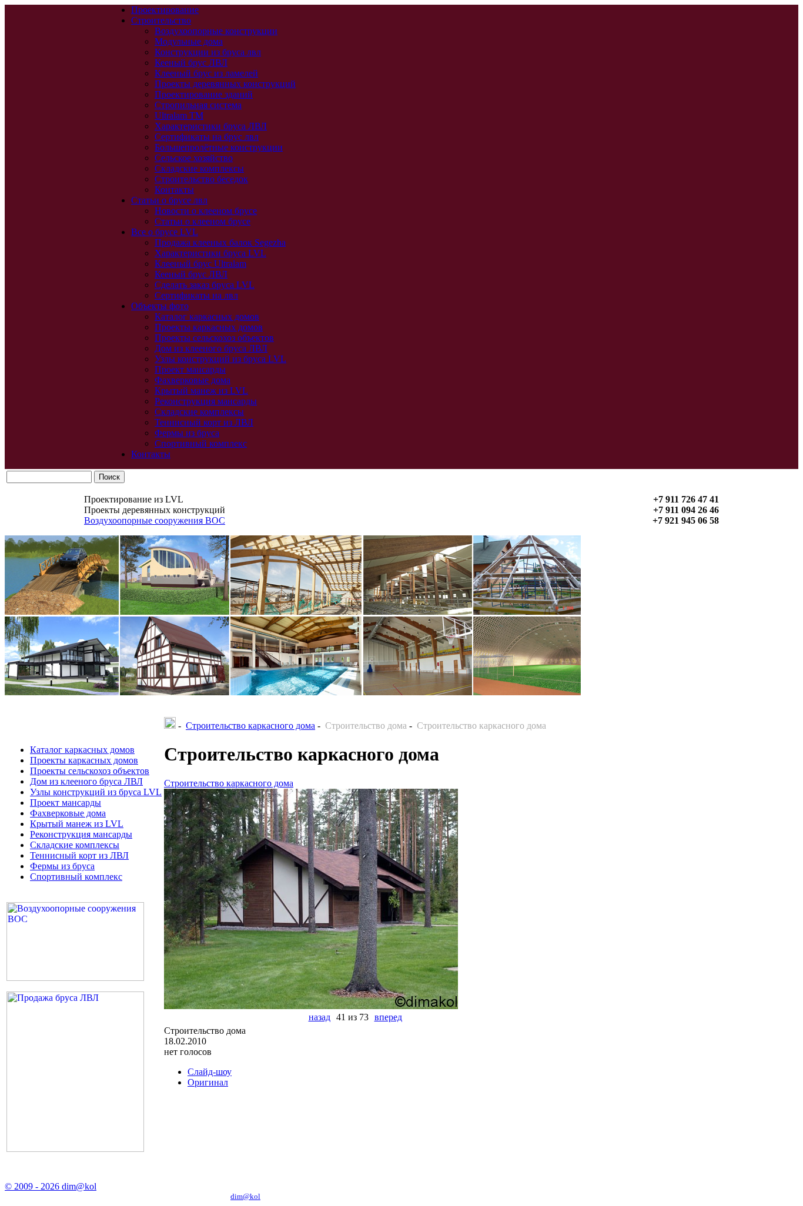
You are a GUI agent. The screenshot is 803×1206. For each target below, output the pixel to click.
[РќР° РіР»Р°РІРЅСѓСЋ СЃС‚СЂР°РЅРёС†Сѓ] (170, 726)
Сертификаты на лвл (196, 295)
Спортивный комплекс (201, 443)
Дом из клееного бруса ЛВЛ (211, 348)
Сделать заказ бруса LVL (205, 285)
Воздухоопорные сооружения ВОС (154, 520)
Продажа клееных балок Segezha (220, 242)
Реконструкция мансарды (206, 401)
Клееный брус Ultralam (200, 264)
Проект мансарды (190, 369)
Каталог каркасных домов (207, 316)
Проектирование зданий (204, 94)
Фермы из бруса (187, 433)
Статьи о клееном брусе (202, 221)
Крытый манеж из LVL (201, 391)
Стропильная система (198, 105)
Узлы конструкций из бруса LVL (220, 359)
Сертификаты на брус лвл (207, 137)
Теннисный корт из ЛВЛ (204, 422)
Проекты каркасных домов (209, 327)
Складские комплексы (199, 168)
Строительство (161, 20)
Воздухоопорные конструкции (216, 31)
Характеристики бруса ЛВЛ (211, 126)
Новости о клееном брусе (206, 211)
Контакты (174, 190)
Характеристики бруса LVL (210, 253)
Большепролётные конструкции (219, 147)
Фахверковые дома (192, 380)
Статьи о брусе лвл (169, 200)
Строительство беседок (201, 179)
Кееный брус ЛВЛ (191, 63)
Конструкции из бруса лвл (208, 52)
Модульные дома (189, 41)
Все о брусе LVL (164, 232)
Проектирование (165, 10)
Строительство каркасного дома (250, 726)
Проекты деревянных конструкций (225, 84)
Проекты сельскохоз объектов (214, 338)
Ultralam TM (179, 115)
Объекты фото (160, 306)
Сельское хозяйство (194, 158)
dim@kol (245, 1196)
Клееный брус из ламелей (206, 73)
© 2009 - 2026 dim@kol (50, 1186)
